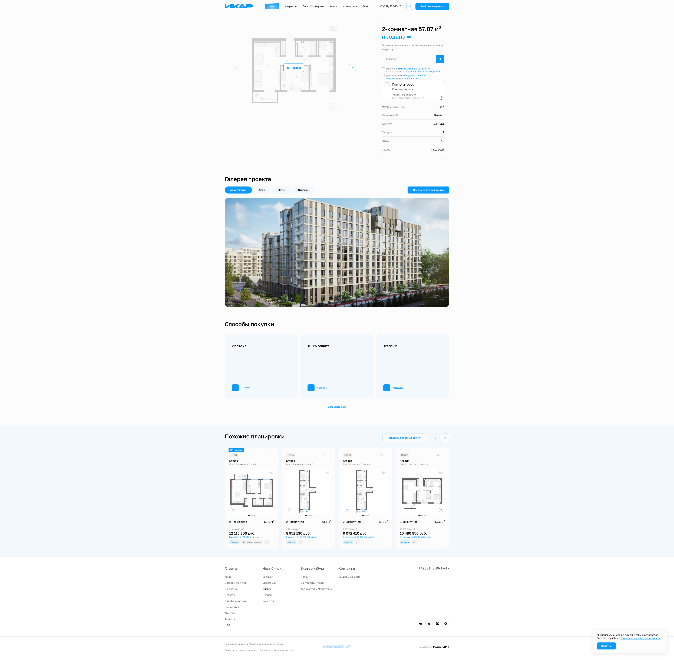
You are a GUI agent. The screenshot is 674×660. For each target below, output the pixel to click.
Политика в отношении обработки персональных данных (254, 644)
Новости (230, 594)
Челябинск (272, 568)
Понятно (606, 645)
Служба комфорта (236, 600)
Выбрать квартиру (432, 6)
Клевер (267, 588)
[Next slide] (352, 67)
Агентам (230, 612)
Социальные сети (349, 576)
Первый (305, 576)
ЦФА (227, 625)
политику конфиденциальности (414, 68)
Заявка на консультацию (428, 189)
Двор (262, 189)
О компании (232, 588)
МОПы (281, 189)
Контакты (346, 568)
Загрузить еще (337, 406)
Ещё (365, 6)
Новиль (267, 594)
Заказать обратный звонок (404, 437)
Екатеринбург (312, 568)
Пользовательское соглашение (241, 650)
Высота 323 (269, 582)
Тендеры (230, 619)
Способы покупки (235, 582)
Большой (268, 576)
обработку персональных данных (423, 71)
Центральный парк (312, 582)
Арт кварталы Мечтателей (316, 588)
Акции (228, 576)
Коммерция (232, 606)
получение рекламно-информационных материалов (406, 77)
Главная (231, 568)
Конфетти (269, 600)
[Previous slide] (235, 252)
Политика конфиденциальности (276, 650)
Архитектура (238, 189)
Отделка (303, 189)
